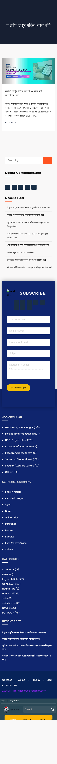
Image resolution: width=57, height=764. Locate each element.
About (21, 680)
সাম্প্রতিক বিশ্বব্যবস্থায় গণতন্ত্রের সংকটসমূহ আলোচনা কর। (29, 267)
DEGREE (9, 574)
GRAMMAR (11, 584)
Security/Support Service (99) (22, 465)
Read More (10, 122)
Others (9, 549)
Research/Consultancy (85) (21, 453)
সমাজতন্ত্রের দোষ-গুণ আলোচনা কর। (20, 252)
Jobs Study (11, 603)
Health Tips (10, 588)
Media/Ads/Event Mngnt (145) (22, 427)
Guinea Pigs (11, 517)
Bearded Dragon (14, 498)
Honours (10, 593)
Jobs (7, 598)
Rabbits (9, 536)
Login (3, 701)
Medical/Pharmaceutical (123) (22, 433)
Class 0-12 (27, 719)
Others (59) (12, 472)
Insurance (11, 523)
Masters (41, 719)
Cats (8, 504)
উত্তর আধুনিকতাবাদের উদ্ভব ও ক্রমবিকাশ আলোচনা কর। (28, 207)
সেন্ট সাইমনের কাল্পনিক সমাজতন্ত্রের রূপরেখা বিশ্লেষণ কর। (28, 245)
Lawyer (9, 530)
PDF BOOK (11, 612)
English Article (13, 492)
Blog (49, 680)
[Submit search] (52, 709)
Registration (14, 701)
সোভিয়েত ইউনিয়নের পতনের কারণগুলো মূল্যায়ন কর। (26, 260)
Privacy (36, 680)
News (9, 608)
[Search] (47, 160)
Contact (7, 680)
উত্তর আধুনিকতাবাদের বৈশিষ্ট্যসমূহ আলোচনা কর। (25, 215)
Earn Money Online (16, 543)
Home (13, 719)
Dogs (8, 511)
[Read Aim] (11, 709)
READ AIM (11, 685)
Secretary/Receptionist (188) (22, 459)
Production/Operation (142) (21, 446)
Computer (10, 569)
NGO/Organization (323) (19, 440)
